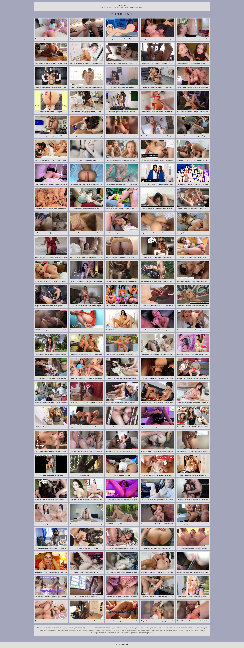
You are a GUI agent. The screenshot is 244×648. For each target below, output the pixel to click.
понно (131, 7)
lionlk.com (124, 645)
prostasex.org (122, 5)
